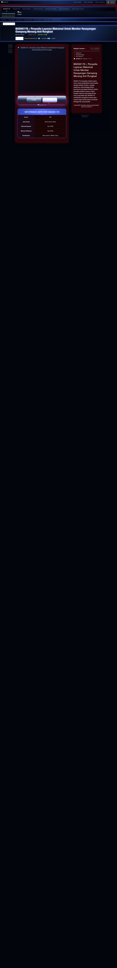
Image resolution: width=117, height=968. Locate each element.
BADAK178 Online (56, 20)
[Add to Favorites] (10, 46)
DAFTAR (50, 100)
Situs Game (19, 20)
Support (53, 38)
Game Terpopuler (64, 9)
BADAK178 (6, 9)
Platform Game (37, 9)
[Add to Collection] (10, 51)
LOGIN (34, 100)
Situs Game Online (78, 9)
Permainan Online (50, 9)
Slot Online (20, 35)
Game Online (27, 9)
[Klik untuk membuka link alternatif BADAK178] (42, 71)
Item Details (19, 38)
